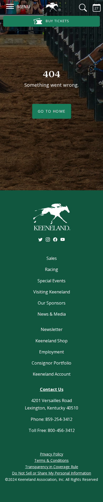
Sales (51, 258)
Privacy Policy (51, 454)
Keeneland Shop (51, 341)
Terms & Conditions (51, 460)
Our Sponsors (51, 303)
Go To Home (51, 111)
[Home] (51, 7)
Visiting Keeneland (51, 292)
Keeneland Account (52, 374)
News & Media (52, 314)
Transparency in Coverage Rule (51, 466)
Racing (51, 269)
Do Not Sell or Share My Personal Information (51, 473)
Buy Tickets (57, 21)
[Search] (80, 7)
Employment (51, 352)
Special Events (51, 281)
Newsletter (52, 329)
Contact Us (51, 389)
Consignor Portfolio (51, 363)
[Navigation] (10, 6)
